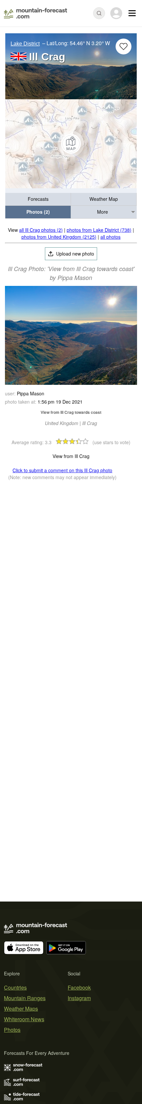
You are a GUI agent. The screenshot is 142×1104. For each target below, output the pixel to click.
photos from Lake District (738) (99, 230)
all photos (110, 236)
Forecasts (38, 199)
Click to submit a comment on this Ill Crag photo (62, 470)
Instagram (79, 998)
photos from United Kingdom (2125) (58, 236)
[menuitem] (38, 199)
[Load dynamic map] (71, 144)
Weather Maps (21, 1008)
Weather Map (103, 199)
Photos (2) (38, 211)
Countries (15, 987)
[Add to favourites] (123, 46)
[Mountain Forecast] (35, 13)
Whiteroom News (24, 1019)
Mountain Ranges (25, 998)
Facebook (79, 987)
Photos (12, 1029)
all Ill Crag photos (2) (41, 230)
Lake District (25, 43)
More (102, 211)
